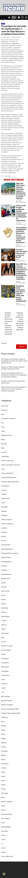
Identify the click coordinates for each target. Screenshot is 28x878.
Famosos (3, 612)
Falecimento (4, 608)
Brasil (3, 23)
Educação (4, 532)
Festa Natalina (5, 616)
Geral (2, 637)
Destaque (4, 511)
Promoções (4, 793)
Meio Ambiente (5, 696)
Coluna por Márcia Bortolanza (10, 481)
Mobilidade (4, 717)
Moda (3, 721)
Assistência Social (6, 435)
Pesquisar (4, 343)
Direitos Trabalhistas (7, 524)
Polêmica (4, 768)
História (3, 654)
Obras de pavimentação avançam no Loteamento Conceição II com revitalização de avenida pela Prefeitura (14, 375)
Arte (2, 422)
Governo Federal (6, 650)
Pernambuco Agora (5, 37)
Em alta (3, 540)
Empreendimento (6, 557)
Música (3, 734)
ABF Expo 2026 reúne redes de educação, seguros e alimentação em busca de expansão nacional (21, 191)
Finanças (3, 620)
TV (2, 843)
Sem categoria (5, 818)
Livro (2, 692)
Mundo (3, 730)
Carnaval (3, 452)
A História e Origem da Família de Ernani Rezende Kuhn (13, 382)
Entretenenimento (6, 574)
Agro (2, 414)
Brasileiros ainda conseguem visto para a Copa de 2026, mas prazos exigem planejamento (21, 293)
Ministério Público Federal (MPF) (10, 713)
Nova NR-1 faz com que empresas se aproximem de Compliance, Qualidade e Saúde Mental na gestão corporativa (21, 271)
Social (3, 822)
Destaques (4, 515)
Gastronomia (5, 633)
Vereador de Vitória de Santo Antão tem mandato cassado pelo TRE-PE (13, 368)
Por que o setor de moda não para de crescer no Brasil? (21, 253)
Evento (3, 595)
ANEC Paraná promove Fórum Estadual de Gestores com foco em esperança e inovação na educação (13, 389)
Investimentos (5, 675)
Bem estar (4, 444)
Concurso (4, 490)
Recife (3, 797)
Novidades (4, 751)
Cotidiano (4, 494)
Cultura (3, 502)
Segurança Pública (6, 814)
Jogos (3, 679)
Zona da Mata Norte (7, 856)
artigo (3, 427)
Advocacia (4, 410)
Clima (3, 469)
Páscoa (3, 759)
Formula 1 (4, 625)
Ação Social (4, 406)
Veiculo (3, 848)
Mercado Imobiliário (7, 705)
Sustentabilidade (6, 827)
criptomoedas (7, 176)
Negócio (3, 738)
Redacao (18, 245)
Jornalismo (4, 684)
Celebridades (5, 456)
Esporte (3, 582)
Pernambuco (5, 763)
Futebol (3, 629)
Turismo (3, 839)
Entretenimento (5, 578)
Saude (3, 806)
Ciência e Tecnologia (7, 460)
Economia (4, 528)
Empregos (4, 570)
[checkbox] (4, 874)
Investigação (5, 671)
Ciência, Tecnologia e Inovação (10, 465)
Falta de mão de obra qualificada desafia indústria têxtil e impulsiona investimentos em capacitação (21, 213)
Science (3, 810)
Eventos (3, 599)
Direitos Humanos (6, 519)
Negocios (4, 742)
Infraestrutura (5, 662)
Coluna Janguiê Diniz (7, 473)
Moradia (3, 726)
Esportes (3, 587)
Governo (3, 641)
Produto (3, 789)
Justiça (3, 688)
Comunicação (5, 486)
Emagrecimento (5, 545)
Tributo (3, 835)
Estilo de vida (5, 591)
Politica (3, 785)
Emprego (4, 566)
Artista (3, 431)
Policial (3, 776)
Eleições (3, 536)
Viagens (3, 852)
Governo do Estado (7, 646)
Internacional (5, 667)
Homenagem (5, 658)
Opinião (3, 755)
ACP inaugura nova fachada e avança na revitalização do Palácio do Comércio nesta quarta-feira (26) (14, 361)
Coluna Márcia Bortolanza (8, 477)
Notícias (3, 747)
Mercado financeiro (7, 700)
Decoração (4, 507)
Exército (3, 604)
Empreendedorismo (7, 549)
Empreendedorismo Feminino (9, 553)
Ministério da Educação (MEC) (10, 709)
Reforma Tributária (6, 801)
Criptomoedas (5, 498)
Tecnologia (4, 831)
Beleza (3, 439)
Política (3, 780)
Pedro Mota (18, 201)
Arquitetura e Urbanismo (8, 418)
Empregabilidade (6, 561)
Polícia (3, 772)
